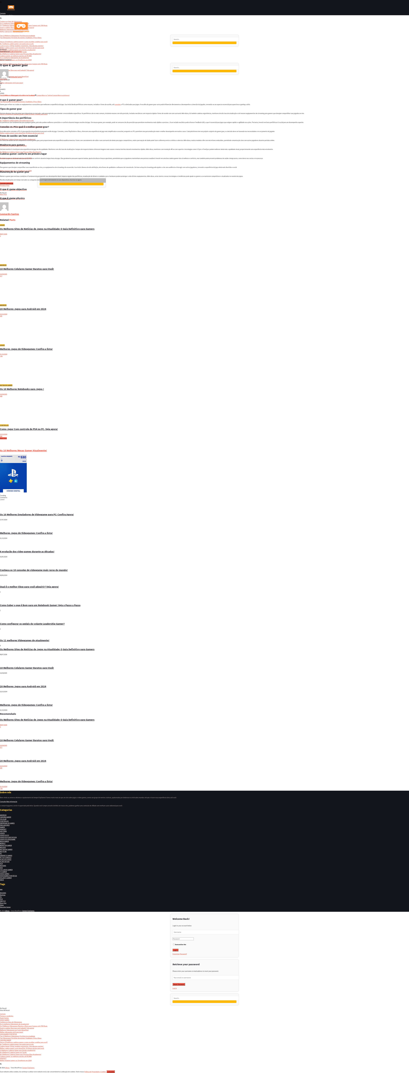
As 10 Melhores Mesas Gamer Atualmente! (23, 450)
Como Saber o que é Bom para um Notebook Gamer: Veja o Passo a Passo (40, 605)
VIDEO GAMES (4, 19)
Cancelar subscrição (6, 183)
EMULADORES (5, 825)
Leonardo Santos (16, 77)
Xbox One (3, 903)
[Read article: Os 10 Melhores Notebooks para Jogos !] (204, 370)
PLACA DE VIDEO (5, 860)
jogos (1, 889)
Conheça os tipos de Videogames (11, 51)
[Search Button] (204, 71)
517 (1, 276)
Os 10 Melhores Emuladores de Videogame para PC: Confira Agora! (37, 514)
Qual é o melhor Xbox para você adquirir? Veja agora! (29, 586)
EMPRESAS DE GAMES (7, 823)
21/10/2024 (3, 354)
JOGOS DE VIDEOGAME (7, 839)
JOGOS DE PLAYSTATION (8, 837)
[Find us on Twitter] (1, 2)
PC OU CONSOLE (5, 858)
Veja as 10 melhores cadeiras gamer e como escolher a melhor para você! (24, 42)
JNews (7, 911)
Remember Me (180, 944)
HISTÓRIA (3, 831)
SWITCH (3, 901)
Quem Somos (4, 17)
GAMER (2, 827)
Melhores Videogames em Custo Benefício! (14, 1030)
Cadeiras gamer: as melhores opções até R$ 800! (16, 1056)
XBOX (2, 880)
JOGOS (2, 225)
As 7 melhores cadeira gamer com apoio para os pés (17, 44)
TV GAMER (3, 872)
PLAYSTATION (4, 862)
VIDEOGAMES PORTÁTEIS (8, 89)
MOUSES (3, 847)
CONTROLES (4, 425)
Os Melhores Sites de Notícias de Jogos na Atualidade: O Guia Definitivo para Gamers (47, 228)
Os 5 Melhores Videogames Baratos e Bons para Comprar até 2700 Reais (23, 1026)
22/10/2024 (3, 314)
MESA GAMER (4, 841)
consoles (118, 104)
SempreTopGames (28, 911)
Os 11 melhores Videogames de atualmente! (14, 58)
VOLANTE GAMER (6, 878)
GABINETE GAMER (6, 856)
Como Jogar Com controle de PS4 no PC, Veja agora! (29, 429)
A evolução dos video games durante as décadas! (27, 551)
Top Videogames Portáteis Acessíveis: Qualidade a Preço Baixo (20, 38)
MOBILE (2, 843)
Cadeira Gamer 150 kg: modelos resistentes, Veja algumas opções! (21, 46)
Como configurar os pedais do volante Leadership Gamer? (32, 623)
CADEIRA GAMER (5, 817)
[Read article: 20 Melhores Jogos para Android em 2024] (204, 290)
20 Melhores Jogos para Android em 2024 (23, 309)
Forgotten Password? (180, 954)
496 (1, 436)
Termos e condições (6, 15)
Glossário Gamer (5, 907)
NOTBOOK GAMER (6, 385)
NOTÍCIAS (3, 852)
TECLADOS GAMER (6, 870)
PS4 (1, 864)
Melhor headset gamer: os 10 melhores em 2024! (16, 1060)
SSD (1, 868)
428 (1, 396)
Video (2, 905)
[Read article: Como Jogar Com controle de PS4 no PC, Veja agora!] (204, 410)
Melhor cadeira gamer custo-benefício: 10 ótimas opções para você (22, 48)
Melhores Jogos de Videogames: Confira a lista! (26, 349)
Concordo (110, 1072)
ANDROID (3, 265)
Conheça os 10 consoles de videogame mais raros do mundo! (34, 570)
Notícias (2, 895)
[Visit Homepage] (11, 10)
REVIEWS (3, 866)
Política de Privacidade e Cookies (95, 1072)
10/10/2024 (3, 434)
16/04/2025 (3, 274)
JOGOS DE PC (4, 835)
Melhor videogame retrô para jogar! (11, 83)
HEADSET (3, 164)
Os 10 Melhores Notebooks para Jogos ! (22, 389)
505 (1, 316)
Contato (3, 13)
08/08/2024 (3, 79)
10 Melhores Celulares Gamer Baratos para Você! (27, 269)
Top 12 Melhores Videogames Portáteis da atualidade (17, 36)
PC (1, 854)
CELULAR (3, 819)
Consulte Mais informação (8, 802)
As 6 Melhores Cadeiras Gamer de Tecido (13, 1052)
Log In (175, 988)
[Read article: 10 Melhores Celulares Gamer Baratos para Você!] (204, 250)
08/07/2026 (3, 234)
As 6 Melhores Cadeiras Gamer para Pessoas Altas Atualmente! (20, 152)
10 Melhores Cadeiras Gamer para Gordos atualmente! (17, 1050)
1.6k (1, 356)
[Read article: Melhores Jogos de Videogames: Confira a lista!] (204, 330)
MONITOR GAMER (6, 845)
